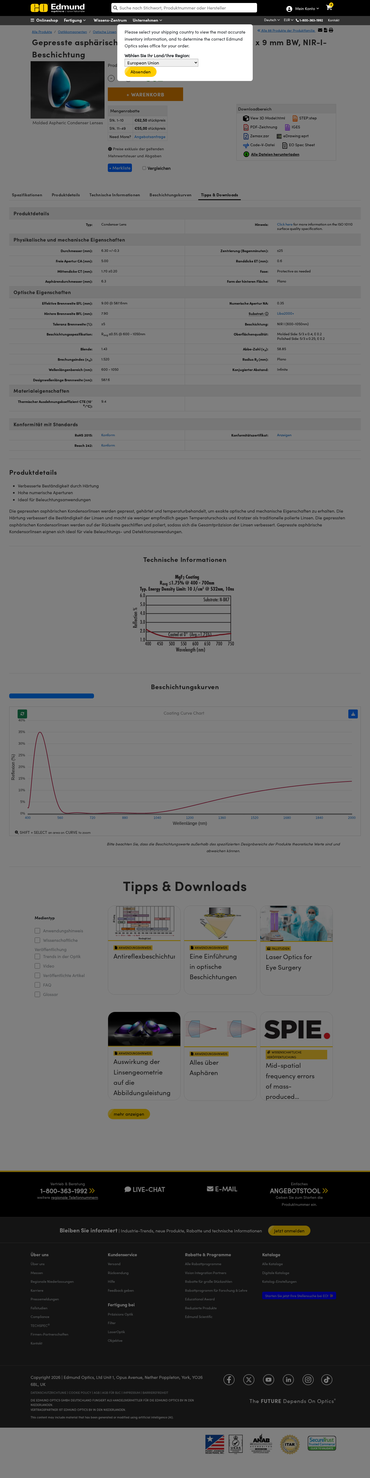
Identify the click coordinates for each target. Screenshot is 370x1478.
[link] (332, 4)
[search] (184, 7)
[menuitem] (51, 20)
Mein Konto (304, 9)
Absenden (141, 71)
